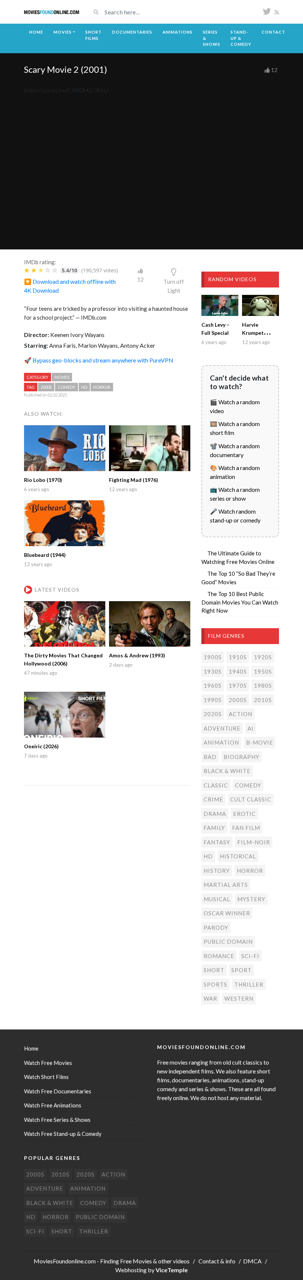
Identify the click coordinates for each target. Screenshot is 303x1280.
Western (238, 998)
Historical (238, 856)
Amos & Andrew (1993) (137, 655)
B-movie (259, 742)
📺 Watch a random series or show (235, 494)
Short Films (93, 35)
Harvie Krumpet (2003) (253, 332)
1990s (213, 700)
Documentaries (132, 32)
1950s (263, 671)
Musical (217, 899)
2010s (263, 700)
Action (240, 714)
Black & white (227, 770)
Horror (101, 387)
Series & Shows (211, 38)
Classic (216, 785)
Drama (215, 813)
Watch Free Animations (52, 1105)
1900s (213, 657)
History (217, 870)
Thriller (248, 984)
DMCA (252, 1260)
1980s (263, 685)
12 (274, 69)
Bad (210, 756)
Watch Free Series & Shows (57, 1119)
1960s (213, 685)
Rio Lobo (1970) (43, 480)
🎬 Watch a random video (235, 406)
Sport (241, 970)
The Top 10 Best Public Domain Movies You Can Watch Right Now (239, 602)
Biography (241, 756)
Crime (213, 799)
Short (214, 970)
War (210, 998)
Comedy (66, 387)
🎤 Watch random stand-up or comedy (235, 516)
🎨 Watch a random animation (235, 472)
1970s (238, 685)
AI (251, 728)
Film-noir (253, 842)
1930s (213, 671)
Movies (63, 32)
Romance (219, 956)
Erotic (244, 813)
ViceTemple (172, 1269)
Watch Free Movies (48, 1062)
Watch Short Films (46, 1076)
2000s (46, 387)
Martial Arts (226, 884)
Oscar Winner (227, 913)
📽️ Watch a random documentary (235, 450)
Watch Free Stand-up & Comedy (63, 1133)
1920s (263, 657)
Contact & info (216, 1260)
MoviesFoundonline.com (65, 1260)
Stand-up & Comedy (241, 38)
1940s (238, 671)
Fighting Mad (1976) (133, 480)
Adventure (222, 728)
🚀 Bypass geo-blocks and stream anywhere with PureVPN (98, 360)
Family (214, 827)
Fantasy (217, 842)
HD (84, 387)
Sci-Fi (250, 956)
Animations (178, 32)
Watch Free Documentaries (57, 1091)
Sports (215, 984)
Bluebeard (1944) (45, 555)
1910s (238, 657)
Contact (273, 32)
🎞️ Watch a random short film (235, 428)
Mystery (251, 899)
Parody (216, 927)
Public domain (228, 941)
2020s (213, 714)
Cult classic (250, 799)
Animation (221, 742)
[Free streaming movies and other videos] (51, 12)
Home (36, 32)
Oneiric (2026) (41, 746)
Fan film (246, 827)
